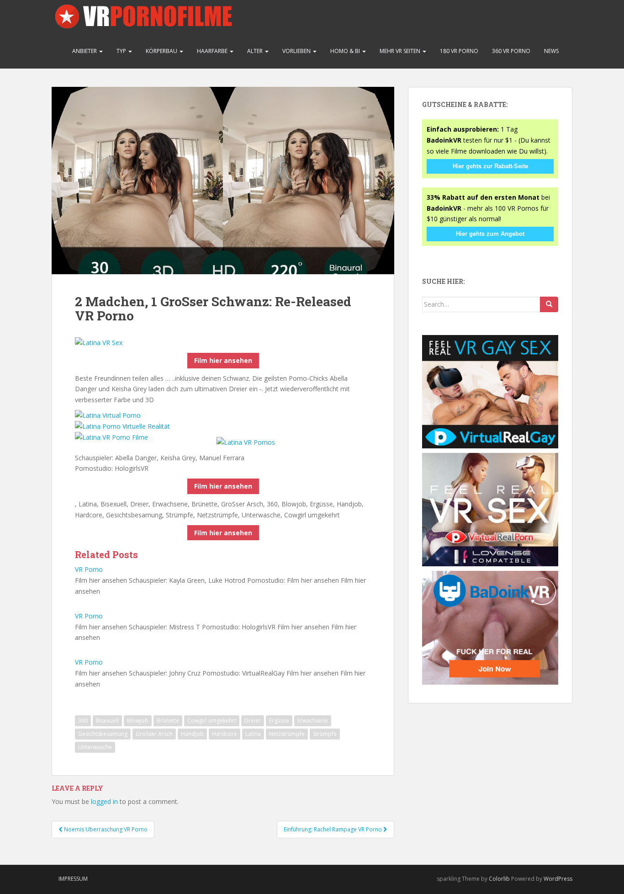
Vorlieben (297, 51)
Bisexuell (107, 720)
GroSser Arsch (154, 734)
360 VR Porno (511, 51)
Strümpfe (325, 734)
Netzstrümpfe (287, 734)
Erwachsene (312, 720)
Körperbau (162, 51)
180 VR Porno (459, 51)
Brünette (168, 720)
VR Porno (89, 569)
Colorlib (499, 879)
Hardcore (224, 734)
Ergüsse (279, 720)
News (551, 51)
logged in (104, 801)
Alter (255, 51)
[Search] (549, 304)
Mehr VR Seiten (401, 51)
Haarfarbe (213, 51)
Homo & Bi (345, 51)
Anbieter (85, 51)
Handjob (192, 734)
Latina (253, 734)
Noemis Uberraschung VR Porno (105, 829)
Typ (121, 51)
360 (83, 720)
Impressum (73, 879)
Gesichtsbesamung (102, 734)
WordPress (558, 879)
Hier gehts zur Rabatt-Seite (490, 166)
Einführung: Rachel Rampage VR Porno (333, 829)
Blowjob (137, 720)
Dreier (252, 720)
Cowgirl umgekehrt (211, 720)
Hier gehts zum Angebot (490, 233)
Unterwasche (95, 747)
